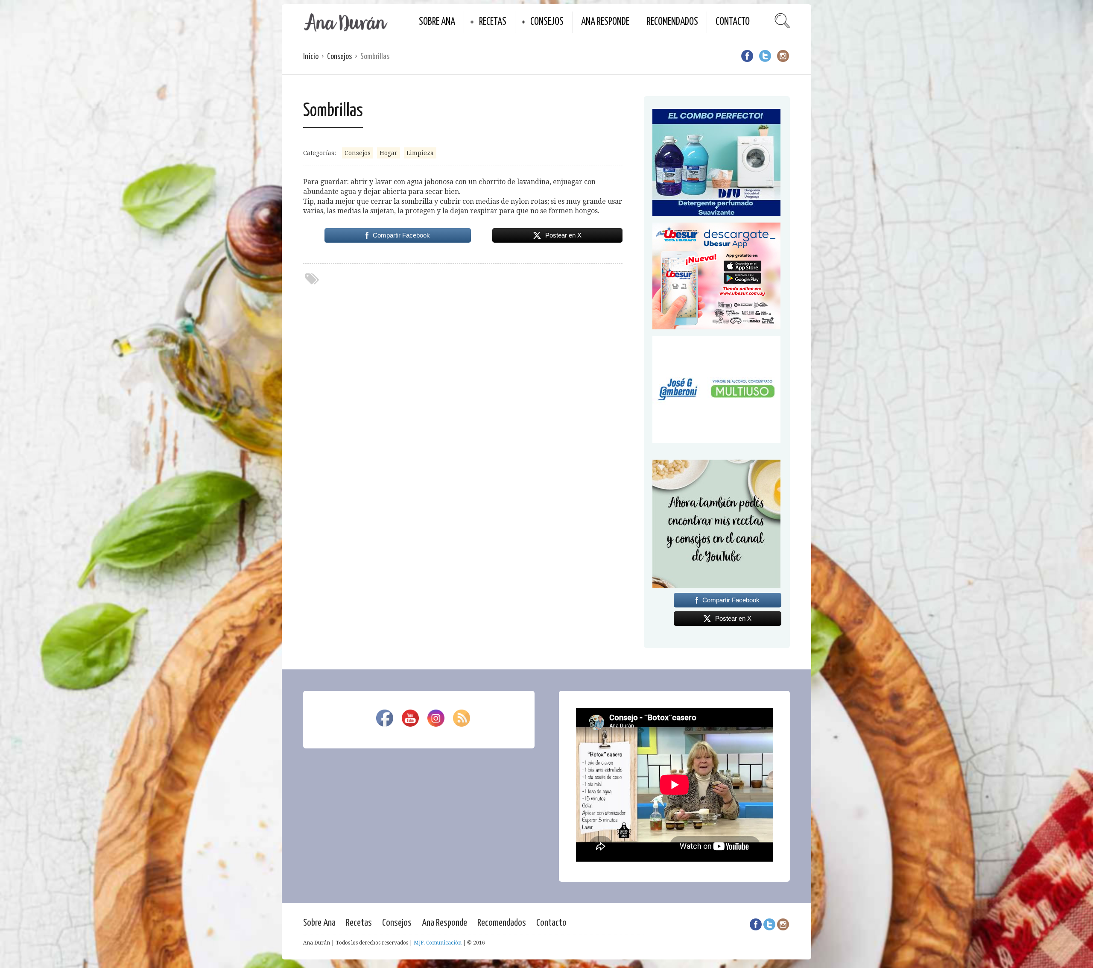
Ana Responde (605, 22)
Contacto (733, 22)
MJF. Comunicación (438, 943)
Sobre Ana (437, 22)
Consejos (547, 22)
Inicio (311, 57)
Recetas (492, 22)
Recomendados (672, 22)
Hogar (388, 153)
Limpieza (420, 153)
